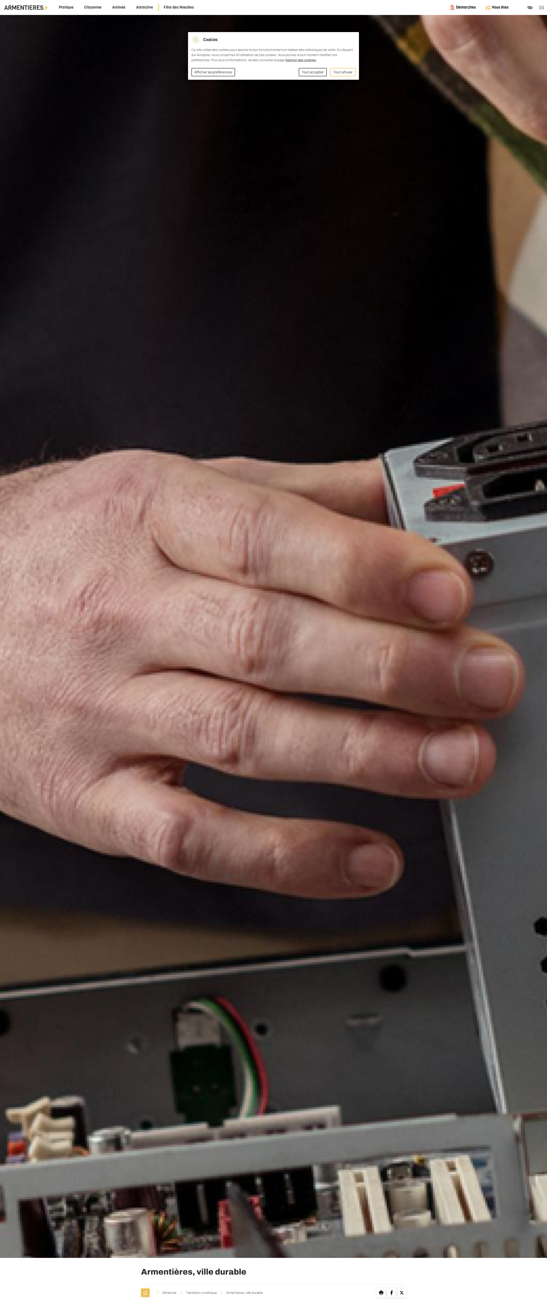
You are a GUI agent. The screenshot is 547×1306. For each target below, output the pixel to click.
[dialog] (273, 56)
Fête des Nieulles (179, 7)
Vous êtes (500, 7)
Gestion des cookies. (301, 60)
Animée (118, 7)
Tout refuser (343, 72)
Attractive (144, 7)
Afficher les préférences (213, 72)
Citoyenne (92, 7)
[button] (381, 1292)
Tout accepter (313, 72)
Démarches (466, 7)
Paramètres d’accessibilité (529, 7)
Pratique (66, 7)
